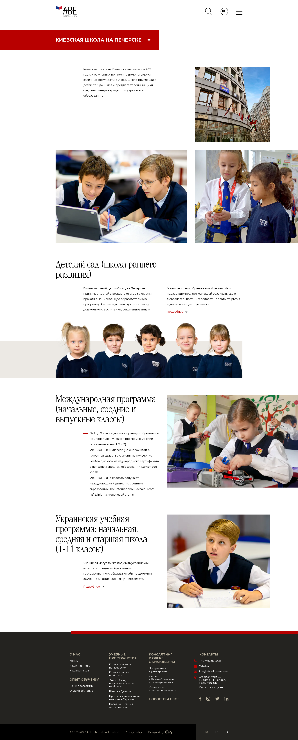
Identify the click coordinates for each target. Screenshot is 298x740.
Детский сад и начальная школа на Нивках (121, 683)
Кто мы (74, 660)
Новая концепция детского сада (121, 706)
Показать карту (209, 687)
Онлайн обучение (81, 690)
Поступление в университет (158, 670)
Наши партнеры (80, 665)
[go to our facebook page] (200, 699)
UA (226, 732)
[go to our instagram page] (208, 699)
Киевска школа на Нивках (119, 674)
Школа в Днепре (120, 691)
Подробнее (175, 311)
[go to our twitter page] (217, 698)
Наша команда (80, 670)
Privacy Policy (133, 732)
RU (224, 11)
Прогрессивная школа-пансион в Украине (124, 698)
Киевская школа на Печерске (120, 666)
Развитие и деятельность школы (162, 689)
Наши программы (81, 685)
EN (217, 732)
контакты (208, 654)
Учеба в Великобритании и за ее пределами (161, 679)
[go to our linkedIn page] (226, 699)
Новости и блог (164, 699)
